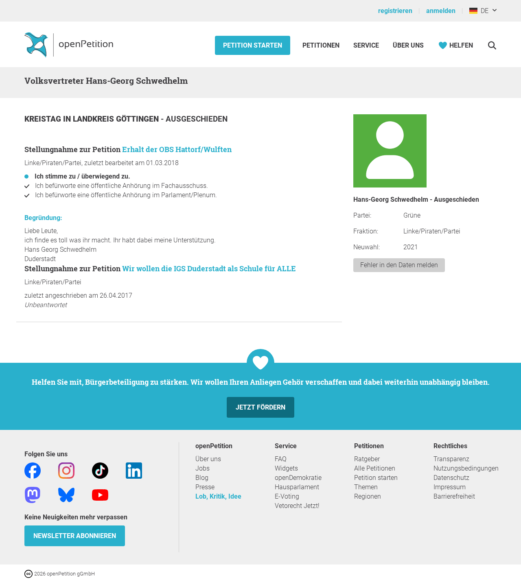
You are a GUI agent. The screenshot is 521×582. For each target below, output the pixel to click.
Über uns (208, 459)
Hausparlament (297, 487)
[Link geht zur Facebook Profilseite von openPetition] (32, 470)
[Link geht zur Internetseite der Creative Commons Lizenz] (29, 573)
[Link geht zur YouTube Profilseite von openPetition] (100, 494)
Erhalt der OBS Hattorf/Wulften (177, 149)
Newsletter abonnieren (74, 536)
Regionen (367, 496)
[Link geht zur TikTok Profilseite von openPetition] (100, 470)
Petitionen (321, 45)
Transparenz (451, 459)
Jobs (202, 468)
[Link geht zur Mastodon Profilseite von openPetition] (32, 494)
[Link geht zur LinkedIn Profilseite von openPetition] (134, 470)
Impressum (449, 487)
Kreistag (43, 119)
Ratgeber (367, 459)
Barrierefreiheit (454, 496)
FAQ (281, 459)
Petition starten (252, 45)
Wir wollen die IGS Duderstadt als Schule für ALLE (209, 268)
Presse (205, 487)
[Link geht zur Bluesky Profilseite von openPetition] (66, 494)
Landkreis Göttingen (117, 119)
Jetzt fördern (260, 407)
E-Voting (287, 496)
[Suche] (492, 45)
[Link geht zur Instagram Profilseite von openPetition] (66, 470)
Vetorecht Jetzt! (297, 506)
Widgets (286, 468)
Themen (366, 487)
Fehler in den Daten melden (399, 265)
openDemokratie (298, 478)
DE (482, 11)
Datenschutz (451, 478)
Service (366, 45)
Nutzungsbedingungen (466, 468)
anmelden (440, 11)
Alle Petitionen (374, 468)
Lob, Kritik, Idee (218, 496)
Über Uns (408, 45)
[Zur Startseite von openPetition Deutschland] (69, 44)
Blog (201, 478)
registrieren (395, 11)
